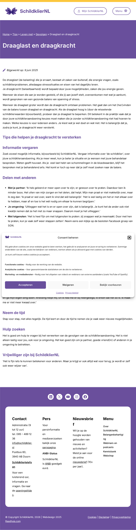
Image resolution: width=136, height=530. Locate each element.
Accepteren (25, 284)
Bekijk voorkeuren (110, 284)
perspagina (49, 447)
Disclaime (104, 517)
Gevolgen (41, 34)
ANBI (48, 463)
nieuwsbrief (80, 462)
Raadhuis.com (13, 521)
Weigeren (68, 284)
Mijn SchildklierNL (93, 11)
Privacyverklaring (121, 517)
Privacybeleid (71, 293)
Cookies (60, 293)
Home (6, 34)
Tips (15, 34)
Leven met (26, 34)
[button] (129, 237)
